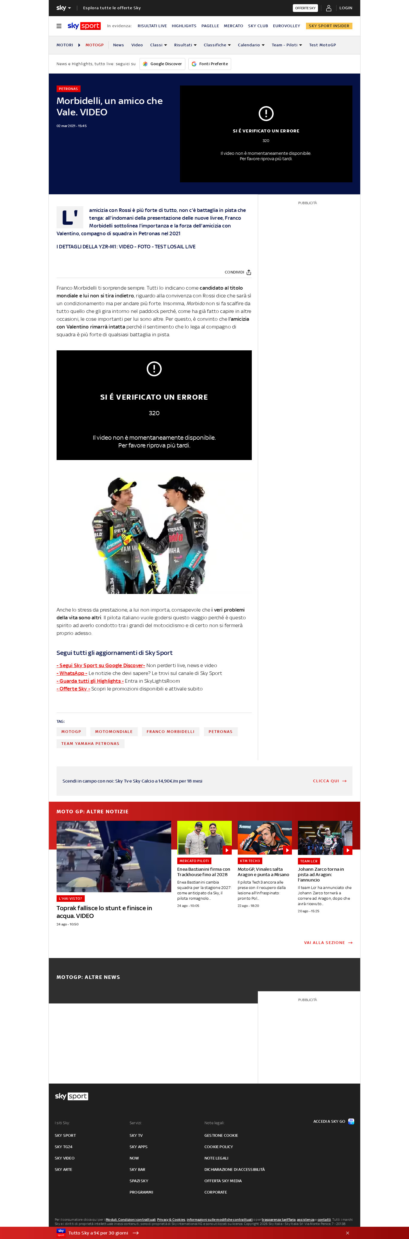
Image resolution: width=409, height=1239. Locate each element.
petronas (221, 731)
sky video (65, 1158)
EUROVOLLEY (286, 26)
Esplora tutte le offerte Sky (112, 8)
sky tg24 (64, 1147)
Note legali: (215, 1123)
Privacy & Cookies (171, 1219)
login (346, 8)
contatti (324, 1219)
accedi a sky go (329, 1121)
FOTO (144, 247)
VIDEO (126, 247)
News (118, 45)
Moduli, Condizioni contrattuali (131, 1219)
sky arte (63, 1169)
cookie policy (219, 1147)
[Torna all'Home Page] (84, 26)
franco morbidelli (171, 731)
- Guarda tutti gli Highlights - (90, 681)
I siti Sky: (62, 1123)
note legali (216, 1158)
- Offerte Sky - (73, 689)
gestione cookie (221, 1135)
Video (137, 45)
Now (134, 1158)
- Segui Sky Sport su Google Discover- (101, 665)
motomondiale (114, 731)
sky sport (65, 1135)
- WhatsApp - (72, 673)
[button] (195, 1233)
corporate (216, 1192)
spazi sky (139, 1181)
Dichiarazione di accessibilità (235, 1169)
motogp (71, 731)
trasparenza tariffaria (279, 1219)
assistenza (305, 1219)
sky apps (139, 1147)
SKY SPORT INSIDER (329, 26)
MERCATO (233, 26)
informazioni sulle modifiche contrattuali (220, 1219)
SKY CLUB (258, 26)
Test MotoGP (322, 45)
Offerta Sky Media (223, 1181)
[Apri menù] (59, 26)
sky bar (137, 1169)
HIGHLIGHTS (184, 26)
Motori (65, 45)
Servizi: (136, 1123)
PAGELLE (210, 26)
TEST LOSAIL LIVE (175, 247)
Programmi (141, 1192)
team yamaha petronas (90, 743)
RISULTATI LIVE (152, 26)
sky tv (136, 1135)
